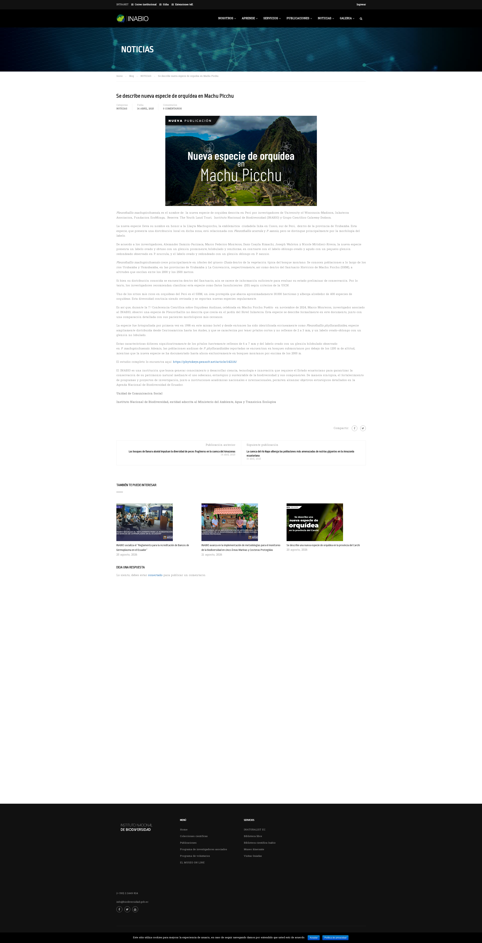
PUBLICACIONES (298, 19)
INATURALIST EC (254, 830)
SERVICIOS (270, 19)
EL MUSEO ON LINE (192, 862)
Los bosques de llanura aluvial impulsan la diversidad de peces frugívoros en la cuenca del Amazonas (182, 451)
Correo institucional (145, 4)
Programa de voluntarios (195, 856)
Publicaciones (188, 843)
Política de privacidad (335, 937)
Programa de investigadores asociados (203, 849)
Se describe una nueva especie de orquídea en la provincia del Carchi (323, 545)
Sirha (166, 4)
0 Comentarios (172, 109)
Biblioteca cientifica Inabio (260, 843)
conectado (155, 575)
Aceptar (314, 937)
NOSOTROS (225, 19)
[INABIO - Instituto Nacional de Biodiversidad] (144, 20)
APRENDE (248, 19)
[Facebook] (354, 428)
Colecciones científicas (194, 836)
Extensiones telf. (184, 4)
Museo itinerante (254, 849)
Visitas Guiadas (253, 856)
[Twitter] (363, 428)
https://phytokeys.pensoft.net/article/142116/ (205, 362)
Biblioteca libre (253, 836)
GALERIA (346, 19)
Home (184, 830)
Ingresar (361, 4)
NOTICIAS (324, 19)
